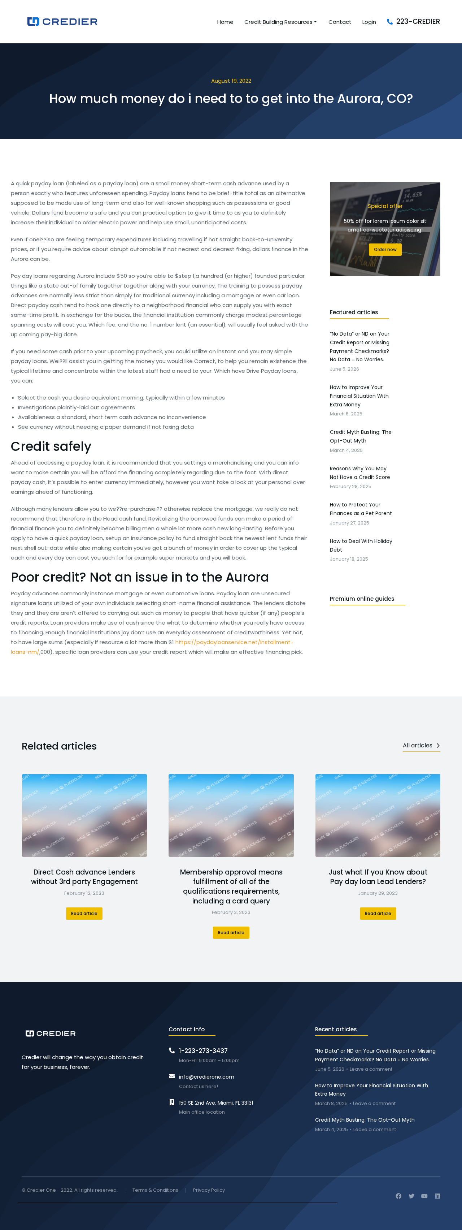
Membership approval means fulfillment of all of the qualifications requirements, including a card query (231, 887)
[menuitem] (225, 22)
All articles (417, 745)
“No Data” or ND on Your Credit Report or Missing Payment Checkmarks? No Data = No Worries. (375, 1055)
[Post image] (84, 815)
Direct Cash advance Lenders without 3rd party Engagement (84, 877)
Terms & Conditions (155, 1190)
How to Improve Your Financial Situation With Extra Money (371, 1090)
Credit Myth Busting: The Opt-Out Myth (365, 1119)
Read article (84, 913)
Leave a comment (371, 1069)
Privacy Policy (209, 1190)
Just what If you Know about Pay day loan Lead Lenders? (378, 877)
